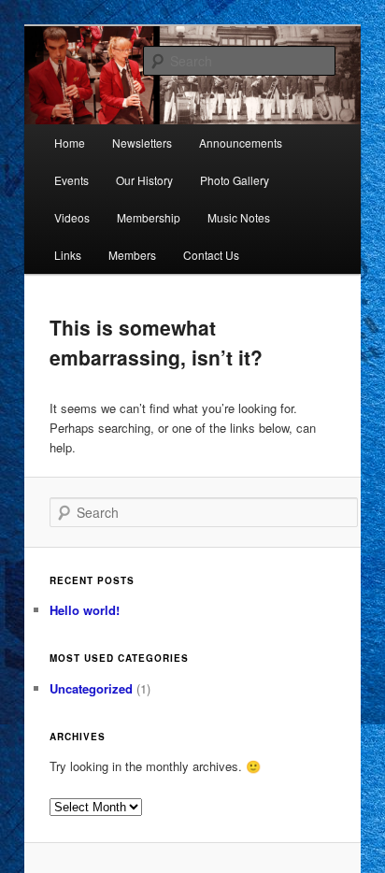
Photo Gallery (234, 180)
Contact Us (211, 255)
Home (69, 142)
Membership (148, 217)
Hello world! (85, 610)
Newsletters (142, 142)
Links (67, 255)
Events (71, 180)
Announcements (240, 142)
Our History (144, 180)
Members (132, 255)
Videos (72, 217)
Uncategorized (91, 688)
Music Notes (238, 217)
